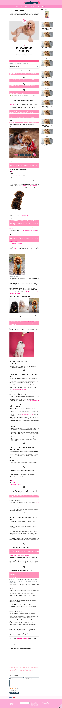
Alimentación (14, 478)
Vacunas (13, 482)
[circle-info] (24, 567)
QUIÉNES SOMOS (12, 700)
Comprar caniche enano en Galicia (18, 389)
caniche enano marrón (16, 175)
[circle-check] (24, 77)
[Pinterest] (14, 697)
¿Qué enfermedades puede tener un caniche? (21, 540)
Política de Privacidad (13, 705)
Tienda (14, 564)
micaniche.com (13, 672)
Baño (12, 480)
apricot (13, 180)
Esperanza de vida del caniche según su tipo (20, 555)
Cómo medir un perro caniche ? (17, 243)
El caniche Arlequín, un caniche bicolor (29, 185)
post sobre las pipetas (31, 529)
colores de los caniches (25, 215)
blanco (12, 171)
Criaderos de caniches (45, 703)
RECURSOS (20, 6)
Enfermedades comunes (16, 484)
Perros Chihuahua (34, 702)
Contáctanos (11, 702)
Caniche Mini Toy (22, 286)
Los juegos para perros (22, 328)
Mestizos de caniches (34, 704)
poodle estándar (12, 104)
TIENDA (15, 6)
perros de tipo (27, 321)
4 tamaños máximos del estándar (29, 252)
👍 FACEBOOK (11, 704)
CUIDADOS (26, 6)
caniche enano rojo (34, 309)
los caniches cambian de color (27, 414)
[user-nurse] (24, 513)
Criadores (40, 6)
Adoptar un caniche (45, 702)
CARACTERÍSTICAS (33, 6)
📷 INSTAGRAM (11, 703)
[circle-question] (24, 370)
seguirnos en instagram (22, 638)
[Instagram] (12, 697)
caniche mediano (13, 240)
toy (15, 248)
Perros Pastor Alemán (34, 705)
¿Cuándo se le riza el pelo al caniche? (29, 230)
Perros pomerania (34, 703)
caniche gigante (13, 241)
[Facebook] (10, 697)
